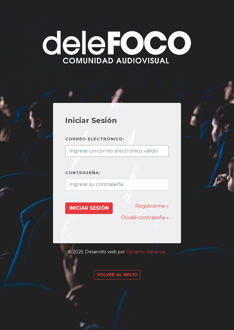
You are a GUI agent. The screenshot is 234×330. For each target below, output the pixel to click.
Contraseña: (82, 172)
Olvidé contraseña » (145, 217)
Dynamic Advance (145, 252)
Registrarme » (152, 206)
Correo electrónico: (94, 138)
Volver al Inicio (117, 274)
